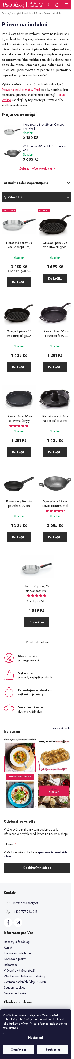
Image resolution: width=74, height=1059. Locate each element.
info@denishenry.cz (25, 903)
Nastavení (35, 1037)
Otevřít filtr (16, 197)
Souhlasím (52, 1049)
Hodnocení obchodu (17, 953)
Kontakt (8, 947)
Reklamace (11, 965)
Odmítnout (18, 1049)
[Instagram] (17, 922)
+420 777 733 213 (25, 911)
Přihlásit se (43, 867)
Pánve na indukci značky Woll (21, 89)
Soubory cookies (14, 987)
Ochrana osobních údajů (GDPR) (25, 982)
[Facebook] (8, 922)
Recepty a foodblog (17, 942)
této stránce (10, 1028)
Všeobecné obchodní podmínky (24, 976)
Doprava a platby (15, 959)
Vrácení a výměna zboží (19, 970)
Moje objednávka (15, 993)
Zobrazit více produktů (35, 168)
